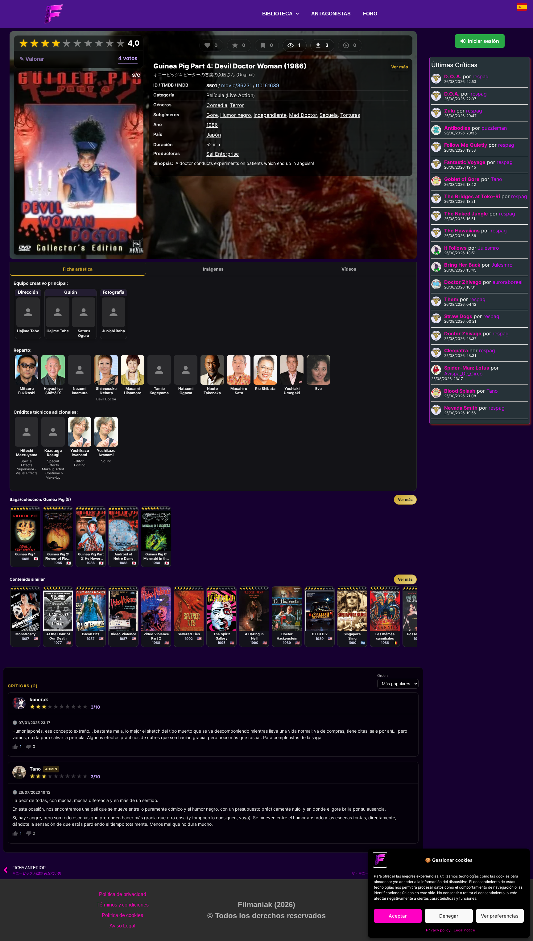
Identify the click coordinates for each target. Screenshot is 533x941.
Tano (496, 179)
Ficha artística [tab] (78, 269)
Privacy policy (438, 930)
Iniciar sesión (483, 41)
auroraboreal (508, 282)
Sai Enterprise (222, 154)
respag (481, 76)
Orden (382, 675)
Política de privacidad (122, 894)
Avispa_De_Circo (463, 373)
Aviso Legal (122, 925)
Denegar (448, 916)
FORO (370, 13)
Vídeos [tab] (348, 269)
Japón (213, 135)
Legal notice (464, 930)
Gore (212, 115)
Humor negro (235, 115)
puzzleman (494, 128)
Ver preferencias (500, 916)
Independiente (270, 115)
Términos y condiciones (123, 904)
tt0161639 (267, 85)
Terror (237, 105)
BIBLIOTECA (277, 13)
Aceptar (398, 916)
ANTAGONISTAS (331, 13)
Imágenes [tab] (213, 269)
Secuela (329, 115)
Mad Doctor (303, 115)
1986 (212, 125)
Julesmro (488, 248)
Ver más (399, 66)
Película (215, 95)
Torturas (350, 115)
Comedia (216, 105)
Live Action (240, 95)
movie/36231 (236, 85)
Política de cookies (122, 915)
